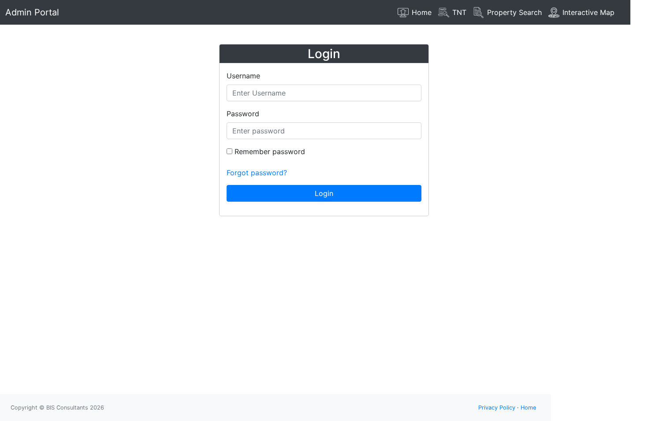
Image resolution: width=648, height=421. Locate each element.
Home (528, 407)
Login (324, 193)
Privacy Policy (496, 407)
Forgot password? (257, 172)
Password (243, 113)
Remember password (268, 151)
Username (243, 75)
